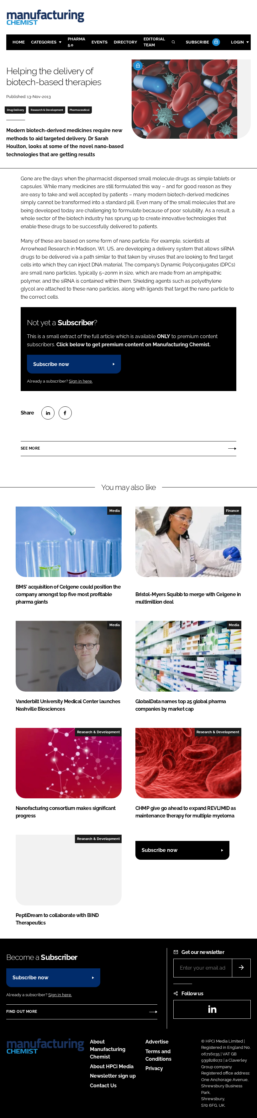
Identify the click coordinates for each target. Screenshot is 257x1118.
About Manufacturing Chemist (107, 1049)
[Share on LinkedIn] (48, 413)
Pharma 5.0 (76, 42)
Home (19, 42)
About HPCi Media (112, 1066)
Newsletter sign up (113, 1076)
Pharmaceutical (80, 109)
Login (237, 42)
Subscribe (197, 42)
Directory (125, 42)
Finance (232, 511)
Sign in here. (80, 381)
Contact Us (103, 1086)
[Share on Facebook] (65, 413)
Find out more (21, 1011)
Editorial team (154, 42)
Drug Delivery (15, 109)
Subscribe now (51, 364)
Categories (43, 42)
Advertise (157, 1042)
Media (114, 511)
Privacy (154, 1068)
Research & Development (47, 109)
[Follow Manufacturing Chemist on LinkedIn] (212, 1011)
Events (100, 42)
